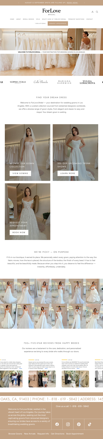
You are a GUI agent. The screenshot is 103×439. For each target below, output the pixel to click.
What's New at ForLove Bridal (54, 19)
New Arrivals (29, 433)
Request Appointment (57, 23)
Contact (89, 19)
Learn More (67, 173)
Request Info (43, 433)
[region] (51, 52)
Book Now (19, 232)
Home (12, 19)
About (18, 19)
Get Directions (57, 433)
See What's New (36, 3)
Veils (38, 19)
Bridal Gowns (28, 19)
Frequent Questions (76, 19)
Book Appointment (75, 433)
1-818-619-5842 (40, 23)
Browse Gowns (15, 433)
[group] (51, 52)
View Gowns (20, 173)
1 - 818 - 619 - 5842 (79, 406)
